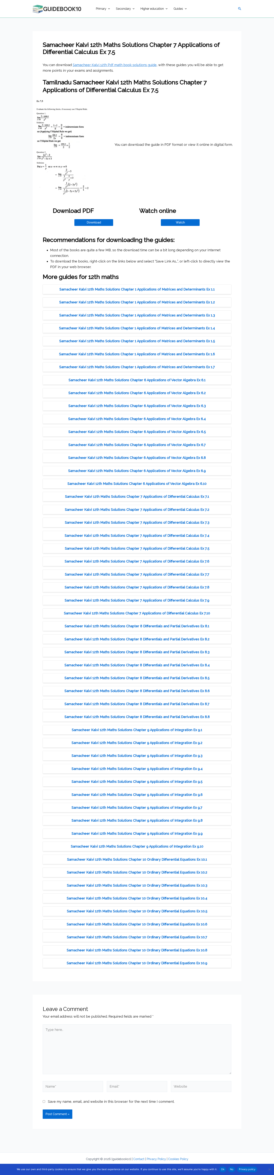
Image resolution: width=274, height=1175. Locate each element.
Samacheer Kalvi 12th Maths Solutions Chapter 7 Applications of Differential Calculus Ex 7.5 (137, 548)
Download (94, 222)
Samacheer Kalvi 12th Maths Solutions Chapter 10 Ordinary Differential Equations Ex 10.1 (137, 859)
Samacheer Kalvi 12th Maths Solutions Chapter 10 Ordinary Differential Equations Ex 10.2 (137, 872)
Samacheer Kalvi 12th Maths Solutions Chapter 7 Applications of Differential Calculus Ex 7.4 (137, 535)
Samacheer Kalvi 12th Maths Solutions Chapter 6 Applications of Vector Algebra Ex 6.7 (137, 445)
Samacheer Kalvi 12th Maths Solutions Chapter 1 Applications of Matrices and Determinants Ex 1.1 (137, 289)
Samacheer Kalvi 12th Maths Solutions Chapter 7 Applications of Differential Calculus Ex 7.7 (137, 574)
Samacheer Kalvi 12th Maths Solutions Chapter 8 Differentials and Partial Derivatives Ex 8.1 (137, 626)
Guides (178, 8)
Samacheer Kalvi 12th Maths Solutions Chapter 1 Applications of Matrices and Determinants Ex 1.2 (137, 302)
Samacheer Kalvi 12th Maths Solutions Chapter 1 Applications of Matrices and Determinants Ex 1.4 (137, 328)
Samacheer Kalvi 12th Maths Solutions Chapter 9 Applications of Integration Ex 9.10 (137, 846)
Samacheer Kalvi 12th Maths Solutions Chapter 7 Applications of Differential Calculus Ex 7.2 (137, 510)
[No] (269, 1169)
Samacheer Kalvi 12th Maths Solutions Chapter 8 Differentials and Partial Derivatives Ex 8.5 (137, 678)
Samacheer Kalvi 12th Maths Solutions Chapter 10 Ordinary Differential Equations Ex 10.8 (137, 950)
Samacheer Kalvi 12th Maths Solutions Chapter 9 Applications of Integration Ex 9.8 (137, 820)
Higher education (152, 8)
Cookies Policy (178, 1159)
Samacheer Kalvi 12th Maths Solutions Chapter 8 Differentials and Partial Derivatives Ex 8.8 (137, 717)
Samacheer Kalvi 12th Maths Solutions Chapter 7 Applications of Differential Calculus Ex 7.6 (137, 561)
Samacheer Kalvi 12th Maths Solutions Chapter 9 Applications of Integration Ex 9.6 (137, 795)
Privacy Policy (156, 1159)
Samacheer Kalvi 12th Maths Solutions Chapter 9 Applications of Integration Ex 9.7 (137, 807)
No (232, 1169)
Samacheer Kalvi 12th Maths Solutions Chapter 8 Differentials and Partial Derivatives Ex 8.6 (137, 691)
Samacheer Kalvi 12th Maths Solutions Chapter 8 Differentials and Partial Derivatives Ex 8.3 (137, 652)
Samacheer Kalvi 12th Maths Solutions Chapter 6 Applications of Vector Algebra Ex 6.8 (137, 458)
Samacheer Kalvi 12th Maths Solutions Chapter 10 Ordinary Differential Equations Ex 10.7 (137, 937)
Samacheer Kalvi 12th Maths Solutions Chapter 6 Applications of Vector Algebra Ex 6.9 (137, 471)
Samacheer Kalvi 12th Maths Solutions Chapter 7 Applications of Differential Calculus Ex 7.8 (137, 587)
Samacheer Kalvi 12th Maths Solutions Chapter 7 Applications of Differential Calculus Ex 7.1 (137, 496)
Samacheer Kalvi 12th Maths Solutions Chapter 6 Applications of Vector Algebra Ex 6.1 (137, 380)
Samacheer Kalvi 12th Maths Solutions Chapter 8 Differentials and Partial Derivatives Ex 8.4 (137, 665)
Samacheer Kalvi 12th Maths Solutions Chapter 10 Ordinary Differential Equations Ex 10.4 (137, 898)
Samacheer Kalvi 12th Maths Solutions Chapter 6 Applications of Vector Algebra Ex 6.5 (137, 432)
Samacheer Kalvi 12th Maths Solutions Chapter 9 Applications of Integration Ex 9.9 (137, 833)
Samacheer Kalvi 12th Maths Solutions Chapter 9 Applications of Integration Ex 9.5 (137, 782)
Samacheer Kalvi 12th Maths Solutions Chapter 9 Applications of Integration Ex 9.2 (137, 743)
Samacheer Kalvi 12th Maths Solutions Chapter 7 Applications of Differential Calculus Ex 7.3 (137, 522)
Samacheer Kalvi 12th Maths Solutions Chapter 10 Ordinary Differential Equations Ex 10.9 (137, 963)
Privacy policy (247, 1169)
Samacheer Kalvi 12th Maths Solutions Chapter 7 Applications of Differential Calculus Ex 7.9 (137, 600)
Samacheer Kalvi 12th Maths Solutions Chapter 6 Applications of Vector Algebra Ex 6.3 (137, 406)
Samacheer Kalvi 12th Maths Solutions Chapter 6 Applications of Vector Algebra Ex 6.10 (137, 484)
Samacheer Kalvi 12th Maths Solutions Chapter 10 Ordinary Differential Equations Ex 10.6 (137, 924)
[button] (108, 8)
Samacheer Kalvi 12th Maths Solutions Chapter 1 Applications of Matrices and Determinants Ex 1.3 (137, 315)
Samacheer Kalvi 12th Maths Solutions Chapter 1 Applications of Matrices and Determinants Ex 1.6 (137, 354)
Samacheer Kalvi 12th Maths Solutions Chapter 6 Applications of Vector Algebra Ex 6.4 (137, 419)
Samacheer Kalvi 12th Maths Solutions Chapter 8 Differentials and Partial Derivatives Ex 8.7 (137, 704)
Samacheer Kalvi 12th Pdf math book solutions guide (115, 65)
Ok (222, 1169)
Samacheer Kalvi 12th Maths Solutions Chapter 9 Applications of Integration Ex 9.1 (137, 730)
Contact (138, 1159)
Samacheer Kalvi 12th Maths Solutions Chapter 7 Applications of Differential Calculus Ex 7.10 (137, 613)
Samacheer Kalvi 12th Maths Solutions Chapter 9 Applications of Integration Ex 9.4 (137, 769)
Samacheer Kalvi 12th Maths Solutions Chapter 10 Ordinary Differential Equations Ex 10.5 (137, 911)
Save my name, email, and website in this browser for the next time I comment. (111, 1101)
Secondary (123, 8)
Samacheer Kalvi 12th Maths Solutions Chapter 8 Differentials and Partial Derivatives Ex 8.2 (137, 639)
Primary (101, 8)
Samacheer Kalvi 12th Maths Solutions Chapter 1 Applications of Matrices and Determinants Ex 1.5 (137, 341)
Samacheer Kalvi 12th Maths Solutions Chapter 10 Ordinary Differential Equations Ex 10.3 (137, 885)
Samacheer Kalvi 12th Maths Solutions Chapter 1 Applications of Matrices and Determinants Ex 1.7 (137, 367)
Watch (180, 222)
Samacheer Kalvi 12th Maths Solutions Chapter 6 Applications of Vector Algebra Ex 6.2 (137, 393)
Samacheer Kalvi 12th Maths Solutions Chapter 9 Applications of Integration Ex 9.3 (137, 756)
